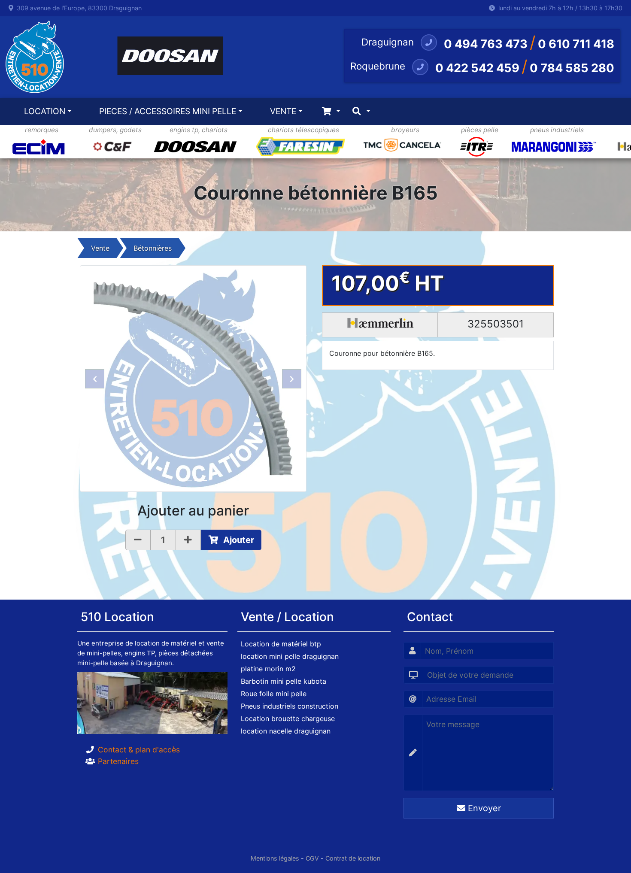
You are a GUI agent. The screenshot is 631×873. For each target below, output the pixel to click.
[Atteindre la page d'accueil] (32, 57)
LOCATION (44, 111)
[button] (94, 378)
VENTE (283, 111)
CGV (312, 858)
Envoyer (483, 808)
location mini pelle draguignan (290, 656)
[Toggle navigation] (331, 111)
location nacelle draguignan (286, 731)
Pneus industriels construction (289, 706)
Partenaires (118, 761)
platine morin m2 (268, 668)
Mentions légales (275, 858)
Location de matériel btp (281, 644)
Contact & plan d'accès (139, 749)
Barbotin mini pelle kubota (283, 681)
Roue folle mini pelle (273, 693)
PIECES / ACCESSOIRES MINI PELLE (167, 111)
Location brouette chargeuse (288, 718)
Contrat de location (352, 858)
